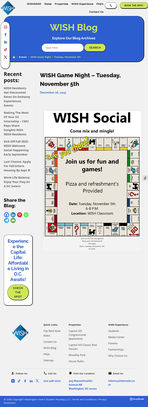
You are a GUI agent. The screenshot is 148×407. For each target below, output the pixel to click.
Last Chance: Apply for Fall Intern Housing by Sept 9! (17, 166)
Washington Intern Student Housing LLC (47, 399)
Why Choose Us (117, 355)
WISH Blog (50, 348)
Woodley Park (77, 355)
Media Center (116, 337)
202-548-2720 (52, 380)
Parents (113, 343)
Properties (61, 3)
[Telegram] (6, 220)
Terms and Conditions (84, 399)
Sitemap (48, 360)
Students (113, 331)
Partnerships (116, 349)
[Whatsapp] (26, 214)
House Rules (76, 361)
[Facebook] (6, 214)
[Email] (13, 220)
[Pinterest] (19, 214)
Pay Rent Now (52, 331)
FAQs (47, 354)
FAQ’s (99, 3)
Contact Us (96, 11)
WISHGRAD (34, 3)
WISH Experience (82, 3)
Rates (48, 3)
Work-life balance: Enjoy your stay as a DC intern (17, 182)
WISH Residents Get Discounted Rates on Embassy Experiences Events (17, 96)
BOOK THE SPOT (133, 5)
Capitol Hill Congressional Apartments (77, 334)
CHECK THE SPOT (18, 292)
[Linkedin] (13, 214)
